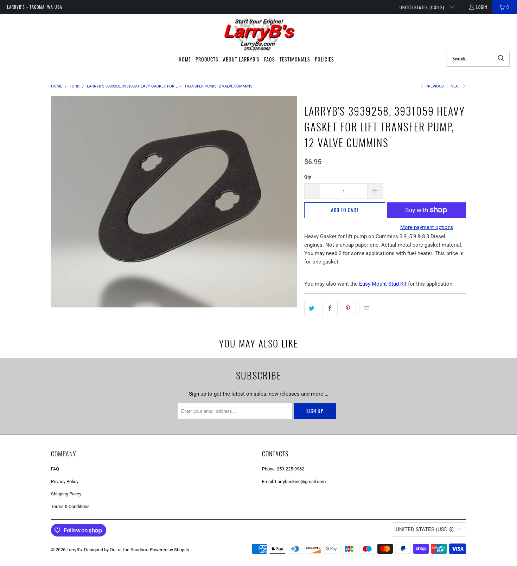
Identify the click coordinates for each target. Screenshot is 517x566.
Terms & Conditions (70, 506)
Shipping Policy (66, 493)
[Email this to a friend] (366, 308)
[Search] (501, 58)
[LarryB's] (259, 34)
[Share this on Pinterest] (348, 308)
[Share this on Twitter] (311, 308)
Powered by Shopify (169, 549)
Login (481, 7)
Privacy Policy (64, 481)
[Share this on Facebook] (330, 308)
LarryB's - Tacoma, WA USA (34, 7)
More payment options (426, 227)
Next (456, 86)
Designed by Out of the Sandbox (116, 549)
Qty (307, 177)
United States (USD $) (423, 7)
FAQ (55, 468)
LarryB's (74, 549)
